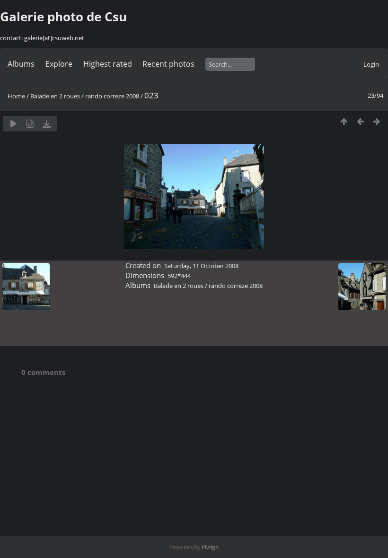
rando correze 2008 (112, 96)
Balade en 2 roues (55, 96)
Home (16, 96)
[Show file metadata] (30, 123)
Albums (21, 64)
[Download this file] (46, 123)
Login (371, 64)
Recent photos (168, 64)
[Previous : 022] (360, 121)
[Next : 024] (377, 121)
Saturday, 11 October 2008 (201, 266)
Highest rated (107, 64)
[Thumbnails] (343, 121)
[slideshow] (13, 123)
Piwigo (210, 547)
